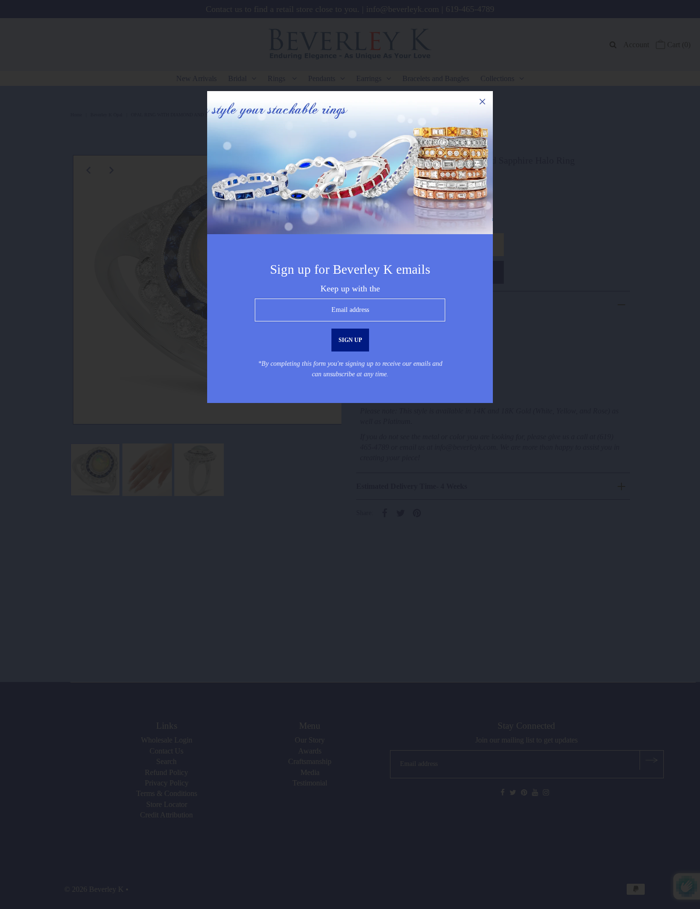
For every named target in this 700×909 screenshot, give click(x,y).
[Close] (482, 101)
